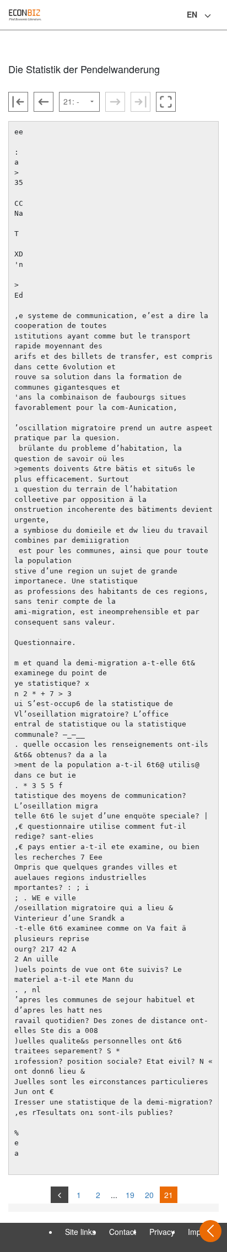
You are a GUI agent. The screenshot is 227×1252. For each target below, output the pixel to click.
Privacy (162, 1231)
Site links (80, 1231)
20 (149, 1194)
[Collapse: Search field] (218, 16)
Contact (122, 1231)
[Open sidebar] (210, 1231)
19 (130, 1194)
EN (192, 14)
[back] (59, 1195)
